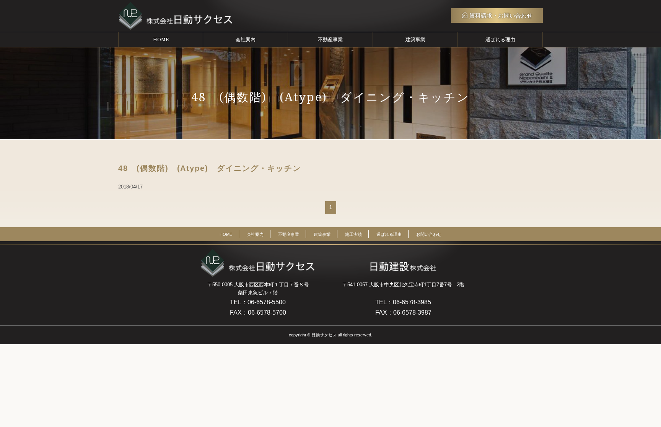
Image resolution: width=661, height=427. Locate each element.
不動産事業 (330, 39)
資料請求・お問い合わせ (500, 15)
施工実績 (353, 234)
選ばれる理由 (500, 39)
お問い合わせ (428, 234)
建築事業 (415, 39)
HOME (161, 39)
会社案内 (246, 39)
